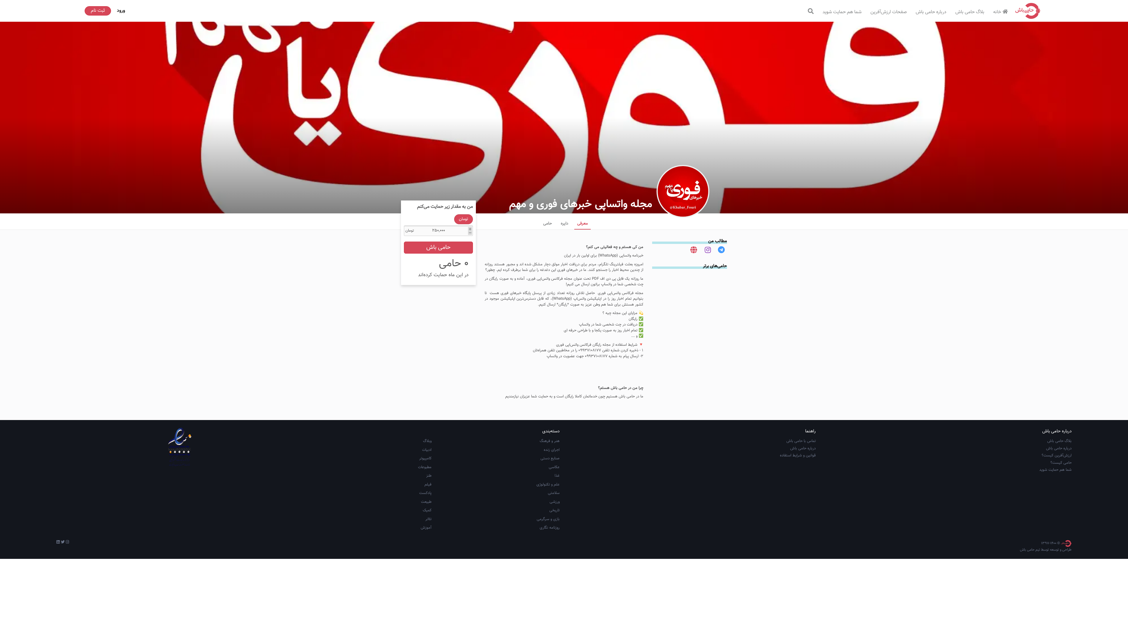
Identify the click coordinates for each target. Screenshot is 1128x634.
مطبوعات (425, 467)
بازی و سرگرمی (548, 519)
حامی (547, 223)
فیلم (428, 485)
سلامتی (554, 493)
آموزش (426, 528)
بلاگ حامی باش (969, 12)
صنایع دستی (550, 458)
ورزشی (555, 502)
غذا (557, 476)
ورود (121, 10)
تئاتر (428, 519)
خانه (997, 12)
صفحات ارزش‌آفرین (888, 12)
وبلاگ (427, 441)
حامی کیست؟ (1061, 463)
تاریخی (554, 510)
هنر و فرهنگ (550, 441)
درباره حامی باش (931, 12)
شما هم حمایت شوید (842, 12)
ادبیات (427, 450)
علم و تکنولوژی (548, 485)
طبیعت (426, 502)
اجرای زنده (552, 450)
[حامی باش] (1027, 11)
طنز (429, 476)
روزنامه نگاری (550, 528)
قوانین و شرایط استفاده (798, 455)
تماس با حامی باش (801, 441)
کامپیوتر (425, 458)
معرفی (582, 223)
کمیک (427, 510)
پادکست (425, 493)
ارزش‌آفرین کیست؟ (1057, 455)
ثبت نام (98, 10)
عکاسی (554, 467)
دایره (564, 223)
